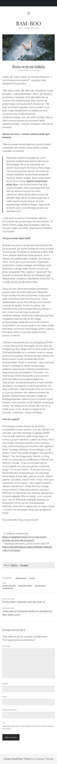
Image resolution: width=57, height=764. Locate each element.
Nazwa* (5, 684)
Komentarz (6, 646)
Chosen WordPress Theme (17, 759)
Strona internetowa (9, 710)
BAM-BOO (28, 23)
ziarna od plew (7, 588)
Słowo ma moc (20, 578)
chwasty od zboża (9, 585)
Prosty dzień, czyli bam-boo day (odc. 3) (23, 602)
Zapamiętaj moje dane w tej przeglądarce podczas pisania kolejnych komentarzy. (28, 727)
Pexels (14, 565)
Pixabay (24, 565)
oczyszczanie (40, 585)
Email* (4, 697)
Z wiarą (32, 578)
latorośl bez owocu (25, 585)
